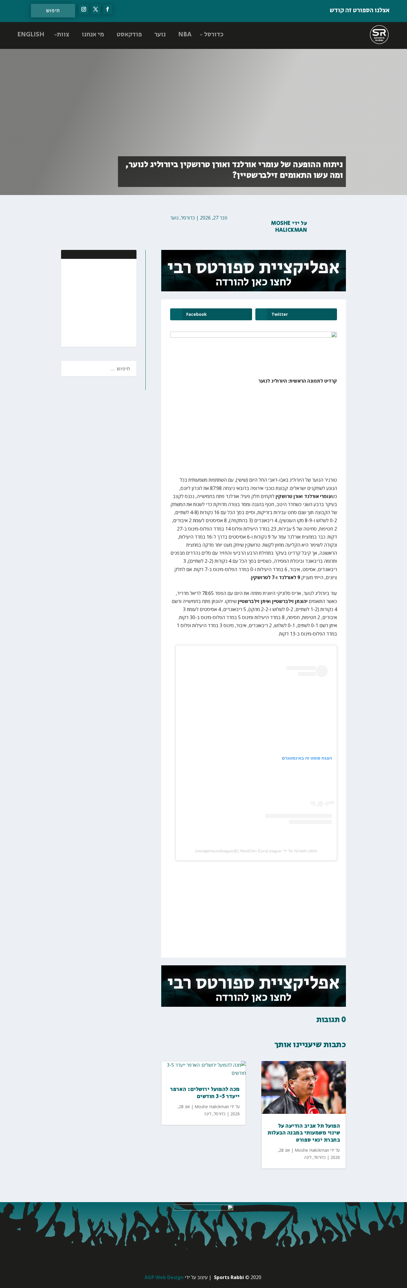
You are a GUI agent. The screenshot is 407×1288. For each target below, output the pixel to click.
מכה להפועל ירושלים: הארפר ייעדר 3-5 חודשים (205, 1093)
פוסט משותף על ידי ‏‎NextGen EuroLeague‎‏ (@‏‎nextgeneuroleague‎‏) (256, 850)
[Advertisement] (93, 302)
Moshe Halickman (289, 226)
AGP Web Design (164, 1277)
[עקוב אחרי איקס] (95, 9)
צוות (63, 34)
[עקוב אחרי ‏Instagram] (83, 9)
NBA (185, 34)
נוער (160, 34)
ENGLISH (30, 34)
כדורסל (213, 34)
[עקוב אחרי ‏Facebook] (107, 9)
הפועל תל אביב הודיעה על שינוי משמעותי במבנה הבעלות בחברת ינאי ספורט (304, 1133)
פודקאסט (129, 34)
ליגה (207, 1114)
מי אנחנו (93, 34)
